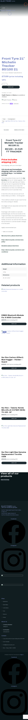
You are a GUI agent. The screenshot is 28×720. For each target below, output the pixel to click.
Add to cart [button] (14, 324)
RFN (12, 121)
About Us (4, 622)
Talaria (20, 121)
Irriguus (21, 654)
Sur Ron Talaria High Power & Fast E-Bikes (11, 510)
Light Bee (7, 121)
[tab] (6, 130)
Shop (3, 599)
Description (6, 130)
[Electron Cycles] (8, 1)
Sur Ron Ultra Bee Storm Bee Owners (10, 514)
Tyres (4, 119)
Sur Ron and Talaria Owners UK (8, 513)
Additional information (19, 130)
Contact (3, 636)
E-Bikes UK (4, 511)
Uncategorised (11, 119)
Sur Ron (15, 121)
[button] (25, 4)
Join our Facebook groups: (9, 507)
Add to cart (10, 87)
